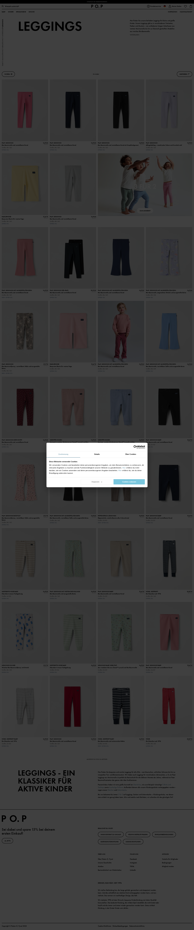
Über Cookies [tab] (130, 454)
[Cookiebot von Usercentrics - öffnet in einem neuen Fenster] (135, 447)
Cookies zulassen (129, 482)
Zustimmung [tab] (63, 454)
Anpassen (95, 482)
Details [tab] (97, 454)
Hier (124, 468)
